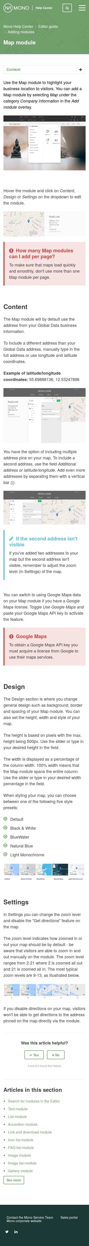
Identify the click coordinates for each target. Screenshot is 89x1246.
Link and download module (30, 1132)
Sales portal (69, 1217)
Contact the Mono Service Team (30, 1217)
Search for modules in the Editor (34, 1101)
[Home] (28, 8)
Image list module (22, 1163)
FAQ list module (21, 1147)
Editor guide (48, 26)
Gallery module (20, 1170)
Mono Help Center (18, 26)
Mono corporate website (24, 1220)
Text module (18, 1108)
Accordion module (22, 1124)
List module (17, 1116)
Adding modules (21, 31)
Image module (19, 1155)
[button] (34, 1054)
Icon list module (20, 1139)
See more (14, 1180)
